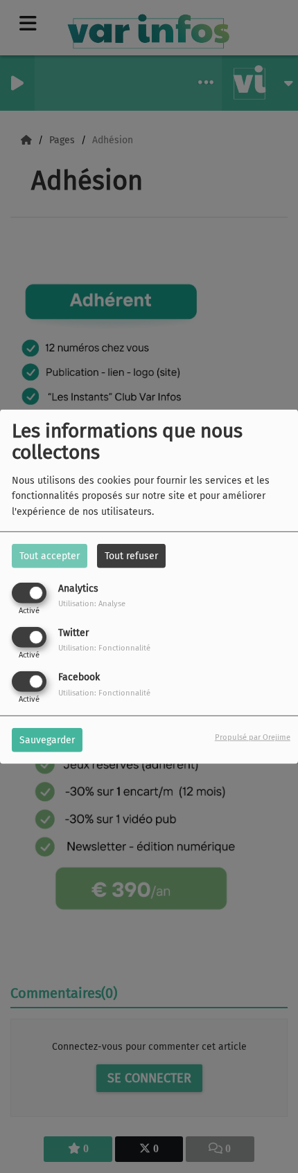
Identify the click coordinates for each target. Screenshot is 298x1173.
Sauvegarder (47, 740)
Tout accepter (49, 555)
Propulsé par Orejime (252, 737)
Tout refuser (131, 555)
